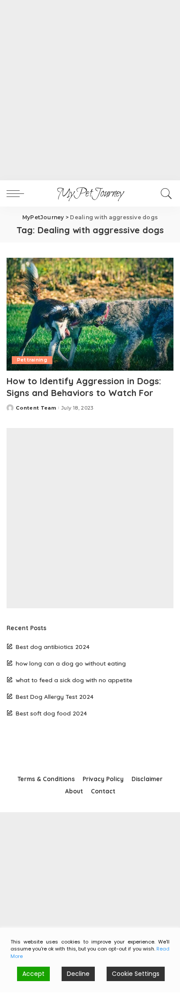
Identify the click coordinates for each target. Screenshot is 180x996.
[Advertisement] (90, 90)
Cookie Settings (135, 973)
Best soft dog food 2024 (51, 713)
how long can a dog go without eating (71, 663)
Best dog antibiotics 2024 (53, 646)
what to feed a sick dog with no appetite (74, 680)
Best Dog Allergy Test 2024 (54, 696)
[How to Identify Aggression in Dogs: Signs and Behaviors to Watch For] (90, 314)
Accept (33, 973)
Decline (78, 973)
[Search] (164, 193)
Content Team (36, 408)
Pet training (32, 360)
